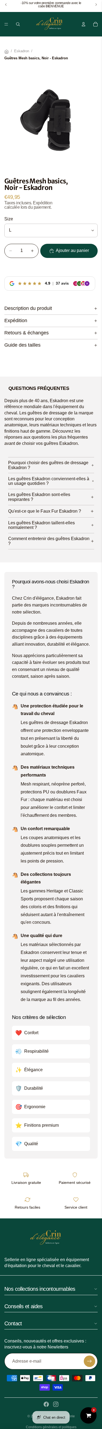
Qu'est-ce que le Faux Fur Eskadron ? (44, 511)
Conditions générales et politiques (51, 1427)
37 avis (62, 283)
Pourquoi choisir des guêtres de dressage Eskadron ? (48, 465)
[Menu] (6, 24)
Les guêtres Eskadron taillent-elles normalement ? (41, 525)
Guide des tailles (22, 345)
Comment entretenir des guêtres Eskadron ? (48, 541)
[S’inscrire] (89, 1361)
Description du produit (28, 308)
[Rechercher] (18, 24)
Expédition (15, 320)
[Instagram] (55, 1404)
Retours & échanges (26, 332)
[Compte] (83, 24)
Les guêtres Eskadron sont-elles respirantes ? (39, 497)
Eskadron (21, 51)
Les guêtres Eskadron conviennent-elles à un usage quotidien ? (48, 481)
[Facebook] (46, 1404)
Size (8, 219)
